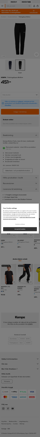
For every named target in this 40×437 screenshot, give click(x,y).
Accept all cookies (20, 229)
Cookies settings (20, 224)
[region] (20, 218)
